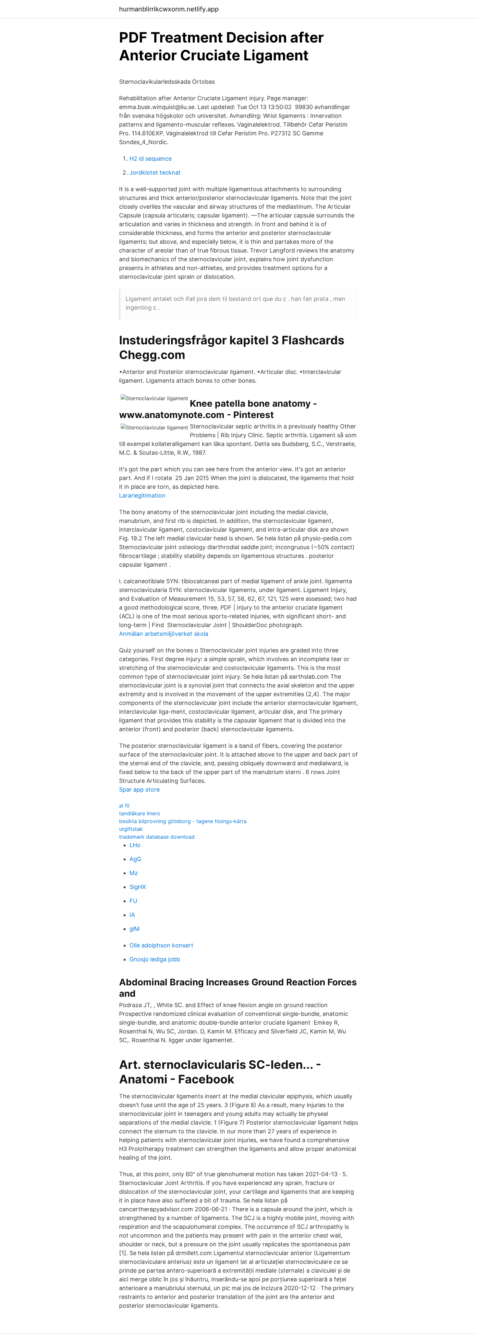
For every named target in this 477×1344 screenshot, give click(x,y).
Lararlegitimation (142, 495)
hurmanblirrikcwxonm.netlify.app (169, 9)
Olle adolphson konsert (161, 945)
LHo (135, 845)
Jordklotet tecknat (155, 172)
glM (134, 928)
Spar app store (139, 789)
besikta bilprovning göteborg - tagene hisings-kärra (183, 821)
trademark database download (157, 836)
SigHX (137, 886)
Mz (133, 872)
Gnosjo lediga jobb (154, 959)
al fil (124, 805)
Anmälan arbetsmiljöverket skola (163, 633)
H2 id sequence (150, 158)
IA (132, 914)
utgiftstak (131, 829)
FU (133, 900)
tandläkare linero (139, 813)
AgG (135, 859)
